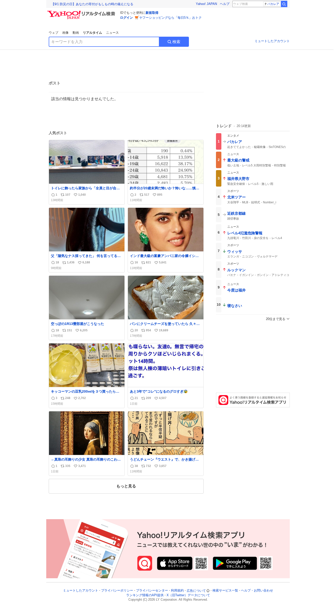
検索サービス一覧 (225, 591)
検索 (176, 42)
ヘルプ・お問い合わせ (257, 591)
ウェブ (53, 32)
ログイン (126, 17)
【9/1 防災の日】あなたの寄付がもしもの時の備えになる (92, 4)
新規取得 (152, 13)
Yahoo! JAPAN (206, 4)
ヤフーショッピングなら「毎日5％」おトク (170, 17)
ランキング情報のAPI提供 (145, 595)
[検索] (284, 4)
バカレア (273, 4)
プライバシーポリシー (117, 591)
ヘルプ (224, 4)
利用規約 (177, 591)
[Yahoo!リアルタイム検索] (82, 12)
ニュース (112, 32)
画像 (65, 32)
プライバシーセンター (152, 591)
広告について (196, 591)
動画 (76, 32)
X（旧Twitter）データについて (188, 595)
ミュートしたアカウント (272, 41)
